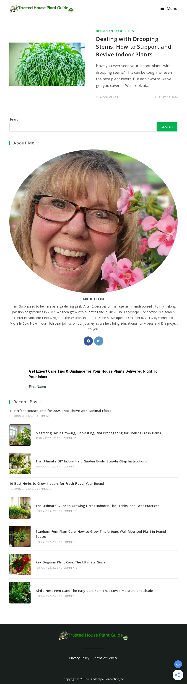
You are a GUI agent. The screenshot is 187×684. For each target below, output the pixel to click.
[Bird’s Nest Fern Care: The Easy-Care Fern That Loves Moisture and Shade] (20, 592)
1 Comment (68, 438)
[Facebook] (88, 341)
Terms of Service (105, 658)
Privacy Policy (79, 658)
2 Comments (43, 488)
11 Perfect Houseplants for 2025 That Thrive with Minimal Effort (60, 411)
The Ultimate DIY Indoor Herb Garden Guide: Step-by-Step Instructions (91, 461)
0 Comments (109, 97)
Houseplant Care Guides (115, 31)
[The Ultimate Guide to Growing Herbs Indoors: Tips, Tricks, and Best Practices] (20, 507)
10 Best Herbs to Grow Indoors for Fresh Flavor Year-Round (56, 483)
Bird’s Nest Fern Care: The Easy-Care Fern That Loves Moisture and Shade (94, 590)
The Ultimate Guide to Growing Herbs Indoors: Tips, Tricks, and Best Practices (97, 506)
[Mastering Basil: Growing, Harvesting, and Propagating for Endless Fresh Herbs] (20, 435)
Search (15, 119)
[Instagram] (98, 341)
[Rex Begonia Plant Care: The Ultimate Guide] (20, 564)
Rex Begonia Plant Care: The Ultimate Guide (71, 562)
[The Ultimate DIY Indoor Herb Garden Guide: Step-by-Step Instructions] (20, 463)
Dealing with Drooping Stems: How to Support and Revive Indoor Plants (133, 46)
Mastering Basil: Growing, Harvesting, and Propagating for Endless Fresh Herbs (98, 433)
